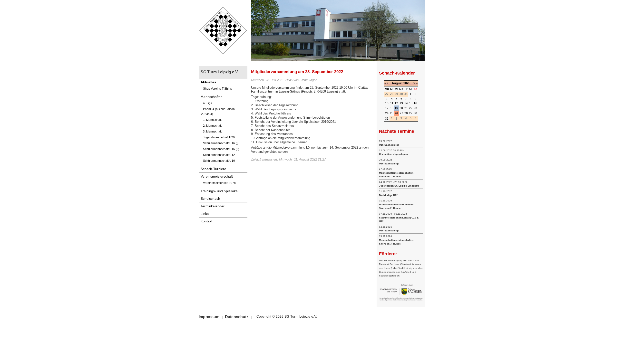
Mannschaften (212, 97)
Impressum (209, 317)
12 (396, 103)
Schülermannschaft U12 (219, 154)
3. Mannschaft (212, 131)
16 (415, 103)
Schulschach (210, 198)
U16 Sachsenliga (389, 144)
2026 (406, 83)
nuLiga (207, 103)
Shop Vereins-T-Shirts (217, 88)
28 (406, 113)
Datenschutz (236, 317)
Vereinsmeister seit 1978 (219, 182)
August (397, 83)
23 (415, 108)
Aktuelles (208, 82)
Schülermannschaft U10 (219, 160)
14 (406, 103)
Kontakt (206, 221)
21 (406, 108)
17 (387, 108)
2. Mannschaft (212, 125)
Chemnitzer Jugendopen (393, 154)
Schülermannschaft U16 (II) (221, 149)
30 (415, 113)
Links (205, 214)
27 (401, 113)
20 (401, 108)
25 (391, 113)
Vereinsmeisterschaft (217, 176)
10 (387, 103)
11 (391, 103)
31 (387, 118)
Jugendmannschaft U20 (219, 137)
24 (387, 113)
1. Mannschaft (212, 119)
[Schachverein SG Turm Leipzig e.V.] (223, 30)
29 (410, 113)
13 (401, 103)
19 (396, 108)
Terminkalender (212, 206)
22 (410, 108)
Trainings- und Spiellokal (219, 191)
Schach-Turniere (213, 169)
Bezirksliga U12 (388, 195)
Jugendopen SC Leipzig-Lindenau (399, 185)
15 (410, 103)
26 (396, 113)
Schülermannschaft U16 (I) (220, 143)
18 (391, 108)
